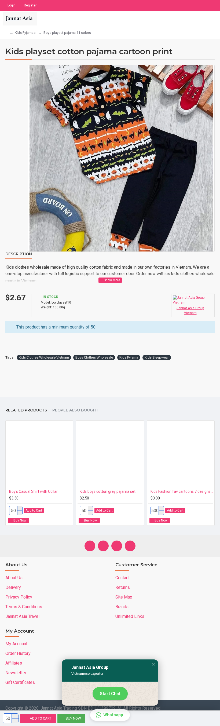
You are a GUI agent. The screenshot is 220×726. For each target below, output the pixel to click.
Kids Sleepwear (157, 357)
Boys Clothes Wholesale (94, 357)
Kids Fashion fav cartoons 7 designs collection (182, 491)
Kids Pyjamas (25, 33)
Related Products (26, 410)
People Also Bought (75, 410)
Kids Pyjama (128, 357)
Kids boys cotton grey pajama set (107, 491)
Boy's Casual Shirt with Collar (33, 491)
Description (18, 254)
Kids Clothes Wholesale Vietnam (44, 357)
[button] (153, 664)
